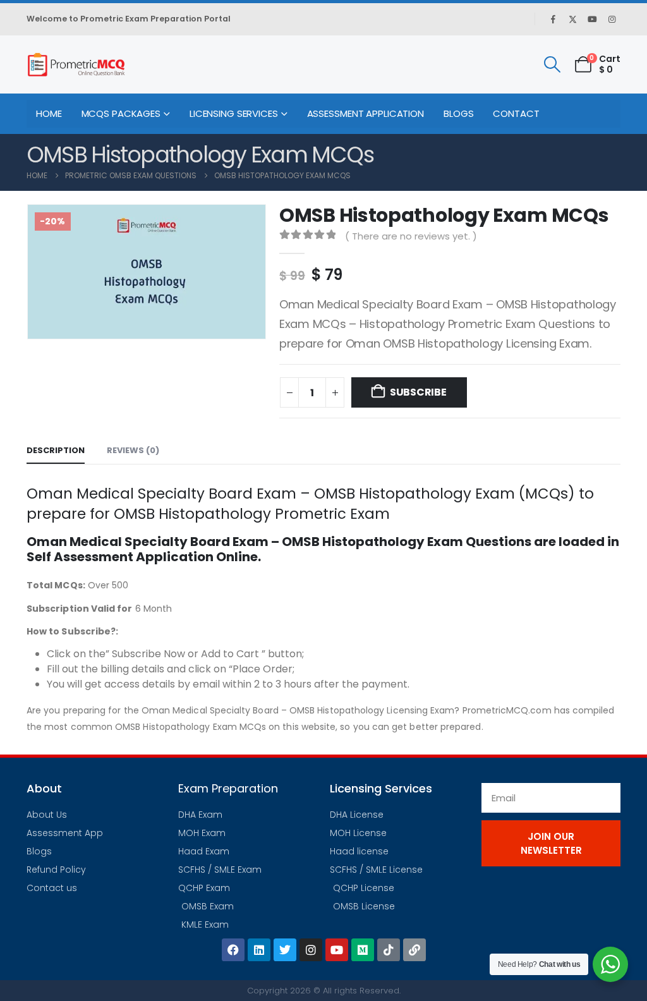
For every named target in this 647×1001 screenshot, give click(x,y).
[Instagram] (611, 19)
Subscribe (418, 392)
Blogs (458, 113)
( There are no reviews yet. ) (411, 236)
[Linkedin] (259, 949)
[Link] (414, 949)
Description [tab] (56, 450)
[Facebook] (553, 19)
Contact (516, 113)
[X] (572, 19)
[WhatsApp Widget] (610, 964)
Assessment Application (365, 113)
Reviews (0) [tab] (133, 450)
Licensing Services (234, 113)
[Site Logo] (76, 64)
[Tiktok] (388, 949)
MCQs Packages (121, 113)
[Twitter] (285, 949)
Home (49, 113)
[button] (552, 64)
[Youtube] (592, 19)
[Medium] (362, 949)
